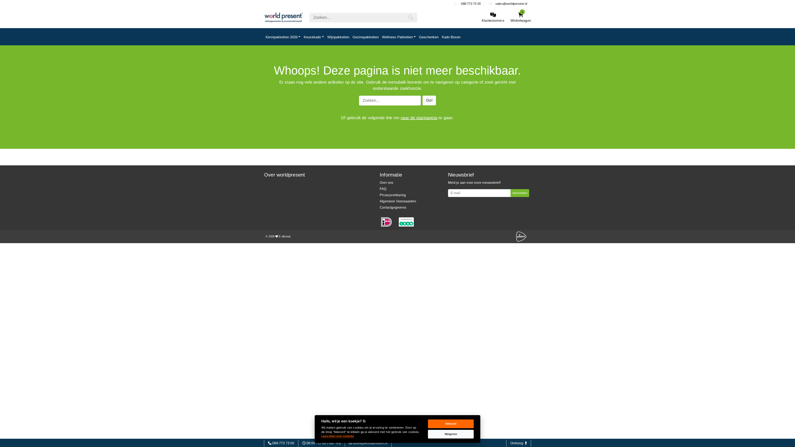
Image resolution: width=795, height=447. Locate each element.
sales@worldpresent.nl (511, 3)
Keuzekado (312, 37)
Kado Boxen (451, 37)
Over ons (386, 182)
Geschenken (428, 37)
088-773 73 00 (470, 3)
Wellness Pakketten (397, 37)
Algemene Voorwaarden (398, 201)
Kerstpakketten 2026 (282, 37)
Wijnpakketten (338, 37)
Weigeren (450, 434)
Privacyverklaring (393, 195)
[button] (429, 100)
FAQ (383, 189)
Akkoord (450, 423)
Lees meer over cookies (337, 436)
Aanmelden (519, 193)
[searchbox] (363, 17)
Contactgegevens (393, 207)
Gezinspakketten (366, 37)
